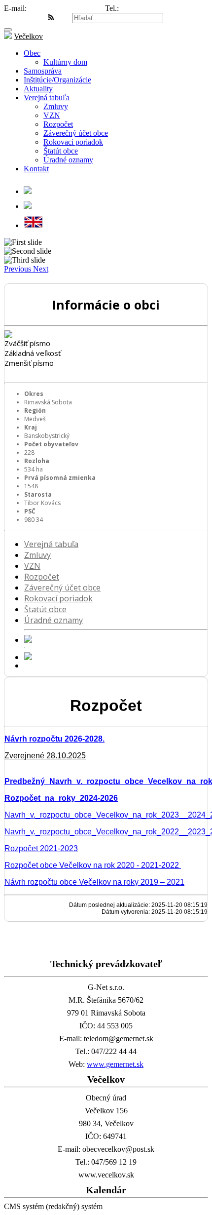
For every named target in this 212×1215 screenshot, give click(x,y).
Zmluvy (55, 106)
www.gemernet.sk (115, 1064)
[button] (18, 269)
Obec (32, 53)
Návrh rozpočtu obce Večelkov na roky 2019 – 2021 (94, 882)
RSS (62, 17)
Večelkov (28, 36)
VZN (51, 115)
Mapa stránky (25, 17)
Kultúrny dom (65, 62)
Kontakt (36, 168)
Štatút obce (60, 151)
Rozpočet (58, 124)
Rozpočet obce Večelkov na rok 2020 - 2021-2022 (92, 865)
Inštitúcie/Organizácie (57, 80)
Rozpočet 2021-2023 (41, 848)
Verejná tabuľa (47, 97)
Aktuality (38, 88)
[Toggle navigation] (8, 29)
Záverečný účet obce (75, 133)
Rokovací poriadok (73, 142)
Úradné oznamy (68, 160)
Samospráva (43, 71)
